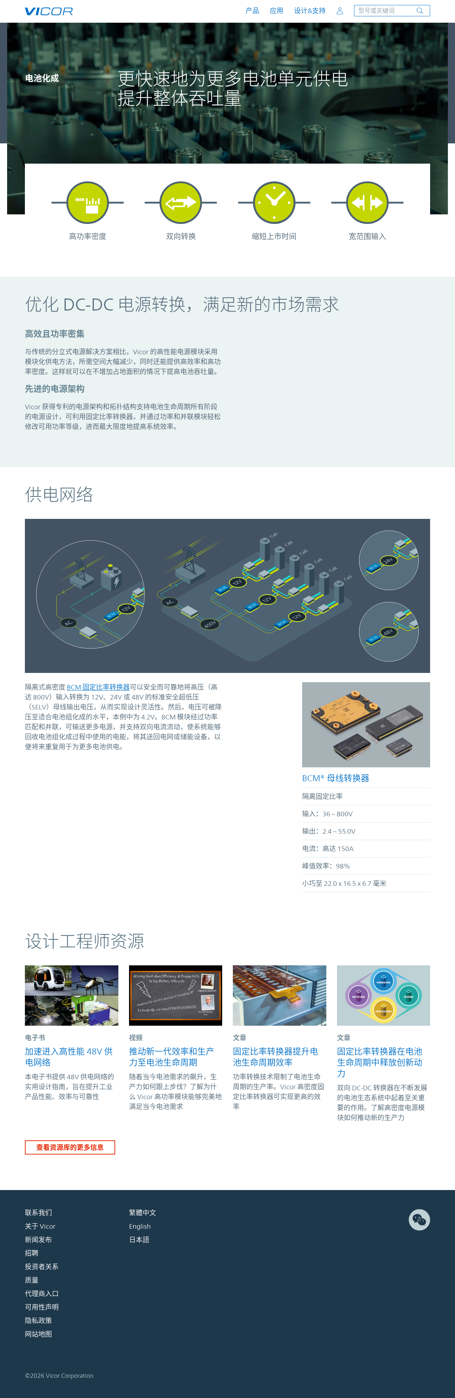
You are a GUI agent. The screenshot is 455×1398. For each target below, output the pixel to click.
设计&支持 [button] (310, 11)
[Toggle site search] (392, 10)
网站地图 (38, 1334)
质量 (31, 1280)
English (140, 1226)
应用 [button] (276, 11)
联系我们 (38, 1213)
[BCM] (366, 724)
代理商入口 (42, 1294)
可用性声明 (42, 1307)
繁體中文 (142, 1213)
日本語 (139, 1240)
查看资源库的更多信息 (70, 1147)
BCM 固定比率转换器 (98, 687)
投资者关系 (42, 1267)
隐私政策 (38, 1321)
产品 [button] (252, 11)
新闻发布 (38, 1240)
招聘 (31, 1253)
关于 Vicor (40, 1226)
